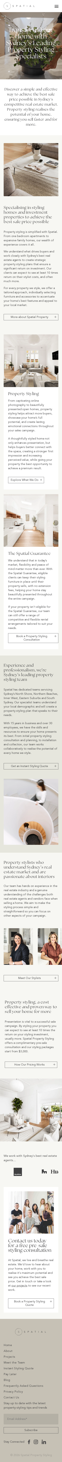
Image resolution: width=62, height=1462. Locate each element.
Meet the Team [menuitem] (14, 1362)
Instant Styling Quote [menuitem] (19, 1368)
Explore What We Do (24, 480)
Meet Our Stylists (29, 978)
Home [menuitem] (8, 1345)
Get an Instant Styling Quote (29, 766)
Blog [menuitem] (7, 1380)
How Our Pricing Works (29, 1064)
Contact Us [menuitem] (11, 1397)
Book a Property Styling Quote (29, 1303)
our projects (19, 1285)
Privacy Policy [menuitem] (13, 1391)
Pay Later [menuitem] (10, 1374)
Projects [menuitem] (9, 1356)
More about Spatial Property (29, 317)
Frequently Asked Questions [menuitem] (23, 1386)
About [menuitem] (8, 1351)
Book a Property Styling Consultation (31, 638)
